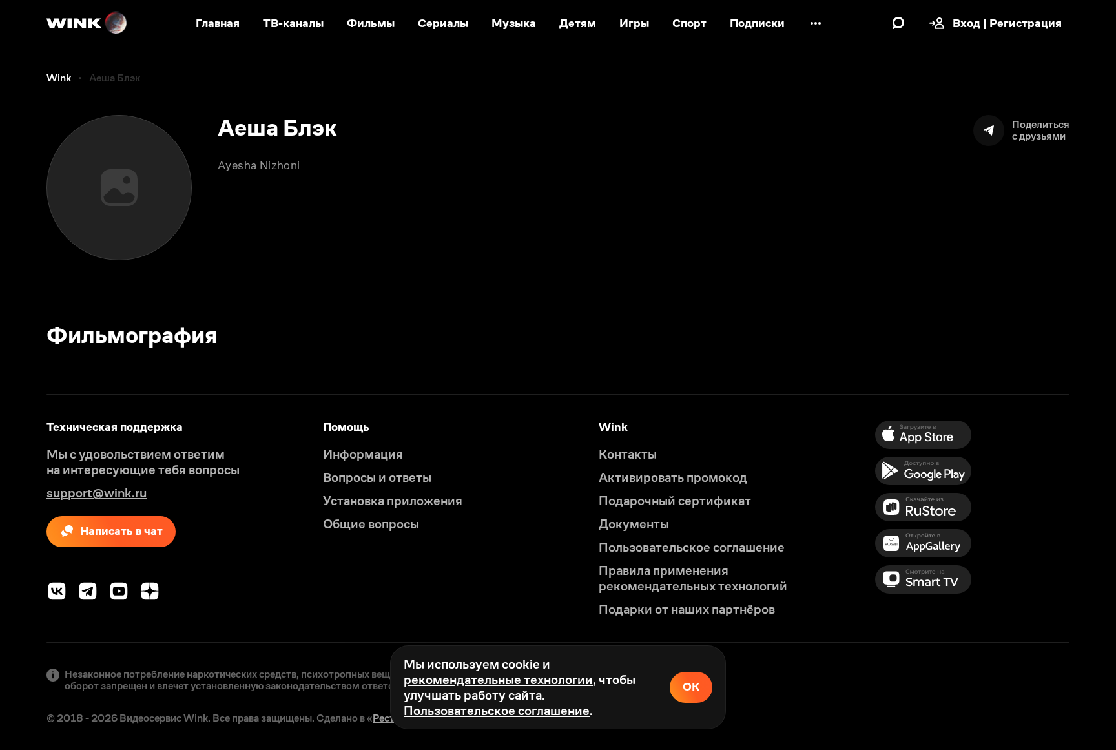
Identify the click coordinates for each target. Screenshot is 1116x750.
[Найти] (898, 23)
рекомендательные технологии (498, 679)
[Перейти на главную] (87, 23)
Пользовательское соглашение (497, 710)
